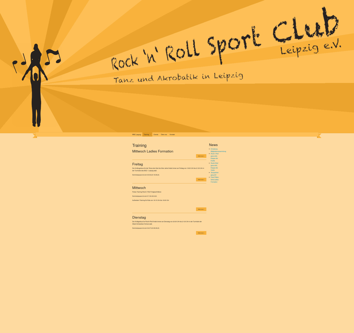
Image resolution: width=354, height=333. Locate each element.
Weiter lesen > (201, 156)
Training (146, 134)
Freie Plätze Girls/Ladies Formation (215, 179)
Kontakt (172, 134)
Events (156, 134)
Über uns (164, 134)
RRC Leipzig (136, 134)
